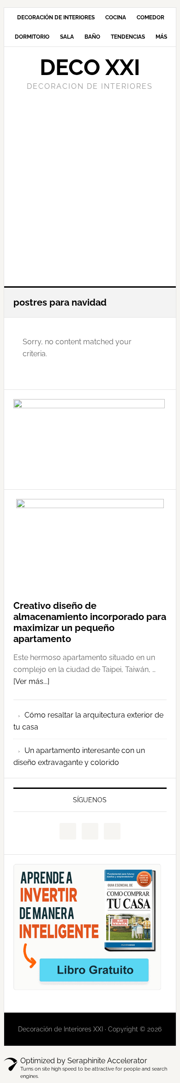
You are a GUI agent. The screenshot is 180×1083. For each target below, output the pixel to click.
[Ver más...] (31, 681)
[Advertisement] (90, 187)
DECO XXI (90, 67)
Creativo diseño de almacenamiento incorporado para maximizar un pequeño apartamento (89, 622)
